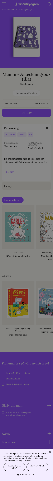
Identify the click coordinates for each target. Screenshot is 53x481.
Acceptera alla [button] (14, 466)
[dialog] (26, 240)
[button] (26, 474)
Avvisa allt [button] (37, 465)
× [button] (50, 449)
